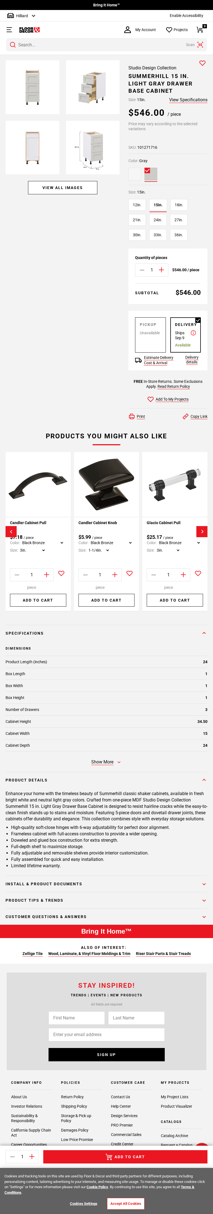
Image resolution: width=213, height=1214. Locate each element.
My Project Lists (174, 1097)
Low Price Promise (77, 1139)
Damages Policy (74, 1130)
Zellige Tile (32, 953)
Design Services (124, 1116)
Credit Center (122, 1144)
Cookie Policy (97, 1187)
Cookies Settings (83, 1204)
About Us (19, 1097)
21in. (137, 220)
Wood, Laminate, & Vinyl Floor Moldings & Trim (89, 953)
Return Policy (72, 1097)
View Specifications (188, 99)
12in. (137, 205)
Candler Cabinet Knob (97, 523)
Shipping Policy (74, 1106)
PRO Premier (122, 1125)
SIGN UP (106, 1054)
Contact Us (120, 1097)
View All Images (62, 187)
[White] (134, 174)
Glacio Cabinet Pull (164, 523)
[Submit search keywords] (12, 44)
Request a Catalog (176, 1145)
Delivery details (192, 359)
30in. (137, 235)
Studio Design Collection (152, 68)
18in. (179, 205)
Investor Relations (26, 1106)
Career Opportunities (29, 1144)
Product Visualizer (176, 1106)
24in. (158, 220)
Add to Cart (38, 600)
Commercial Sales (126, 1134)
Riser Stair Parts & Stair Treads (163, 953)
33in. (158, 235)
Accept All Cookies (125, 1204)
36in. (178, 235)
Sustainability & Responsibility (24, 1118)
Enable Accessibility (186, 15)
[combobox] (106, 44)
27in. (178, 220)
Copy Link (199, 416)
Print (141, 416)
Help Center (121, 1106)
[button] (6, 29)
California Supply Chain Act (31, 1132)
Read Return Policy (174, 386)
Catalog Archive (174, 1135)
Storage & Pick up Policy (76, 1118)
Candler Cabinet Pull (28, 523)
